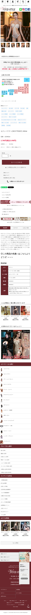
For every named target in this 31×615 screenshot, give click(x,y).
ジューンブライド (14, 122)
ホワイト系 (17, 108)
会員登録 (18, 589)
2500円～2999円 (19, 111)
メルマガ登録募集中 (5, 492)
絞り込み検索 (4, 483)
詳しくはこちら (24, 578)
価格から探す (4, 111)
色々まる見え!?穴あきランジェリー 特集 (9, 119)
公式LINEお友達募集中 (6, 489)
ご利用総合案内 (4, 480)
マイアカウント (4, 589)
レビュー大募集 (4, 499)
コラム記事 (3, 514)
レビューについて (6, 192)
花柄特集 (3, 125)
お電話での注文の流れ (5, 495)
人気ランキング (4, 508)
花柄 (27, 108)
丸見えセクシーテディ (22, 119)
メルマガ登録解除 (21, 604)
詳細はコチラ (18, 147)
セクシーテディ (4, 108)
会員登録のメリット (5, 505)
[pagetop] (15, 550)
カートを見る (19, 592)
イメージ (15, 227)
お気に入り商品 (4, 486)
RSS (14, 606)
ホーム (5, 600)
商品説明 (5, 227)
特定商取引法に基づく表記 (9, 177)
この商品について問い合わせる (8, 211)
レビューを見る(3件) (6, 194)
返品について (6, 175)
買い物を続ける (5, 214)
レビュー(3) (26, 227)
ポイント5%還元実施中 (6, 502)
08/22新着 (8, 125)
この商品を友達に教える (7, 209)
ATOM (17, 606)
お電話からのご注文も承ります (16, 181)
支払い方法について (13, 600)
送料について (6, 172)
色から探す (11, 108)
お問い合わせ (3, 596)
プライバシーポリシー (11, 604)
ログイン (2, 592)
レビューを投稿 (5, 197)
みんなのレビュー (4, 511)
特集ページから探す (12, 116)
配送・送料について (23, 600)
